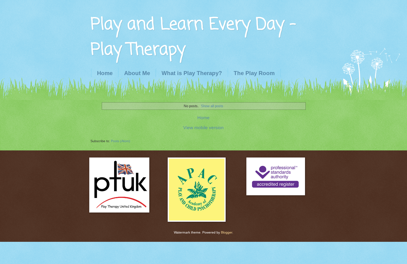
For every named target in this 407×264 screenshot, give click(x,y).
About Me (137, 73)
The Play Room (254, 73)
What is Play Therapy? (192, 73)
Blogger (226, 232)
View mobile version (203, 127)
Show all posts (212, 106)
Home (105, 73)
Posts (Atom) (120, 141)
